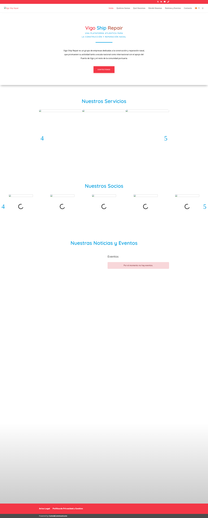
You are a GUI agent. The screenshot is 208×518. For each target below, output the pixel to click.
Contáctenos (104, 69)
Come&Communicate (58, 516)
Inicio (111, 8)
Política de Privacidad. (142, 476)
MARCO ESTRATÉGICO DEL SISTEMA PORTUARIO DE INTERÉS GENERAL (66, 269)
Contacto (188, 8)
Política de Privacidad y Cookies (68, 509)
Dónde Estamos (155, 8)
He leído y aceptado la (133, 476)
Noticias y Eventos (173, 8)
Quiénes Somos (123, 8)
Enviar (157, 482)
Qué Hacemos (139, 8)
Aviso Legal (44, 509)
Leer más (54, 305)
